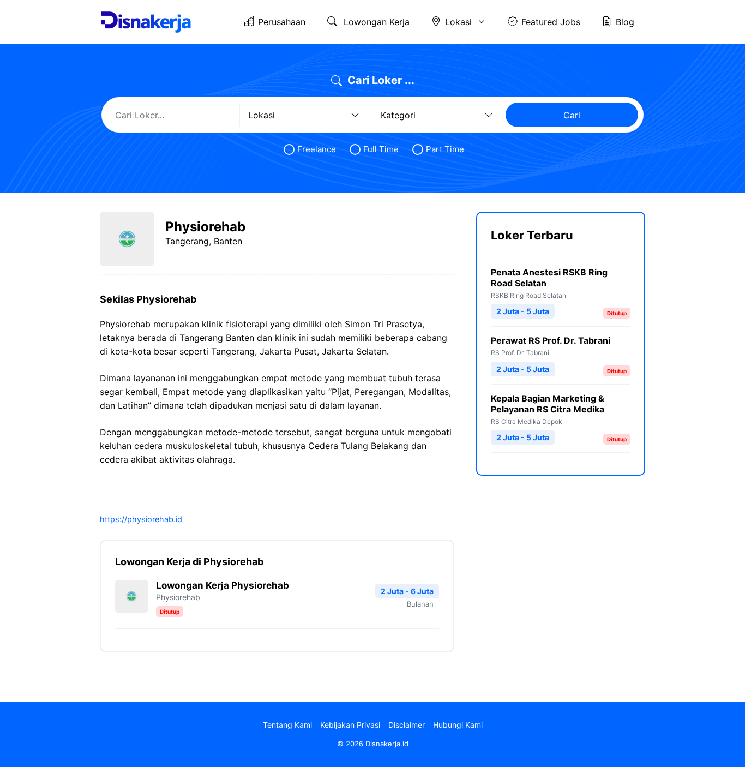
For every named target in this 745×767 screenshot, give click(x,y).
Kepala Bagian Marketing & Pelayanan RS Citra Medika (547, 404)
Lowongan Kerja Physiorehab (222, 585)
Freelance (316, 149)
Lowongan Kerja (375, 21)
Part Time (445, 149)
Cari (571, 115)
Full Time (381, 149)
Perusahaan (281, 21)
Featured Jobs (550, 21)
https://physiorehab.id (141, 519)
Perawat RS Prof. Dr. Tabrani (550, 340)
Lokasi (458, 21)
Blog (625, 21)
